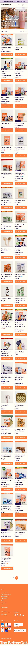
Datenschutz (4, 598)
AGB (2, 600)
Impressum (4, 602)
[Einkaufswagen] (22, 5)
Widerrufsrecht (4, 596)
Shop (2, 589)
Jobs (2, 605)
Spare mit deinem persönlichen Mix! (14, 1)
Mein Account (4, 607)
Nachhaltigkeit (4, 592)
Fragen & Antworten (6, 594)
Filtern (5, 31)
